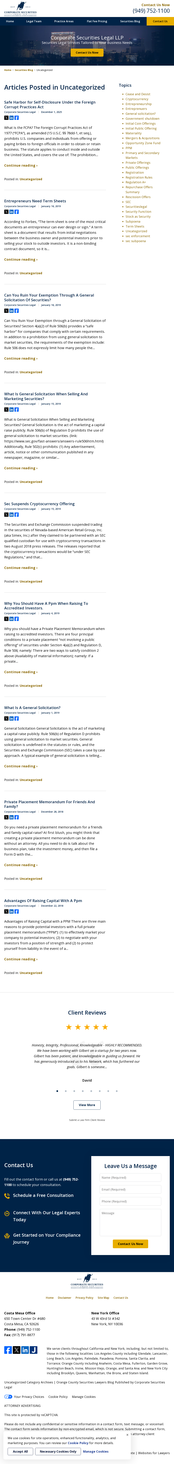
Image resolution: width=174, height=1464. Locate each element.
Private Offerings (138, 163)
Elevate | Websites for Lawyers (141, 1453)
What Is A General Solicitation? (32, 707)
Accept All (20, 1451)
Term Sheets (135, 226)
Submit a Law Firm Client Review (87, 1120)
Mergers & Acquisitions (143, 138)
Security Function (138, 211)
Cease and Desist (138, 94)
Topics (125, 85)
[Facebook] (8, 1350)
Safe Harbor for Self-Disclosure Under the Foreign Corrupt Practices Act (49, 104)
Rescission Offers (138, 197)
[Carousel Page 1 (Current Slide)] (57, 1091)
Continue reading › (20, 165)
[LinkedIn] (25, 1350)
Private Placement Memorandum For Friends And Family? (49, 804)
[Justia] (33, 1350)
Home (10, 21)
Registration (135, 172)
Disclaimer (64, 1298)
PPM (129, 148)
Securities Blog (130, 21)
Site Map (103, 1298)
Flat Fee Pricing (97, 21)
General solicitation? (141, 114)
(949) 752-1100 (151, 10)
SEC (128, 202)
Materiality (134, 133)
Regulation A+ (136, 182)
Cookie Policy (58, 1397)
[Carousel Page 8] (116, 1091)
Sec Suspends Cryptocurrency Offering (39, 503)
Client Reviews (87, 1012)
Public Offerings (137, 167)
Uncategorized (31, 179)
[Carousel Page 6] (99, 1091)
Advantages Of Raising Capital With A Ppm (43, 900)
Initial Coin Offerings (141, 123)
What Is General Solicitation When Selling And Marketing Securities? (46, 396)
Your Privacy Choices (29, 1397)
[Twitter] (16, 1350)
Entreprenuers (136, 109)
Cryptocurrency (137, 99)
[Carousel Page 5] (91, 1091)
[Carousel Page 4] (83, 1091)
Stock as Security (138, 216)
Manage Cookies (84, 1397)
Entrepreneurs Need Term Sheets (35, 201)
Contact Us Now (87, 52)
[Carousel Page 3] (74, 1091)
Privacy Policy (84, 1298)
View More (87, 1105)
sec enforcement (138, 236)
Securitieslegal (136, 207)
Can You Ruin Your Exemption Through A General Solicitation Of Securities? (49, 297)
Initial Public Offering (141, 128)
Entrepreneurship (139, 104)
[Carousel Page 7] (108, 1091)
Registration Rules (139, 177)
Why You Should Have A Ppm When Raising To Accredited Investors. (46, 605)
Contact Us (160, 21)
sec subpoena (136, 241)
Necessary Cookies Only (58, 1451)
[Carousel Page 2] (66, 1091)
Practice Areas (64, 21)
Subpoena (133, 221)
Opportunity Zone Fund (143, 143)
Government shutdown (142, 118)
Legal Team (33, 21)
